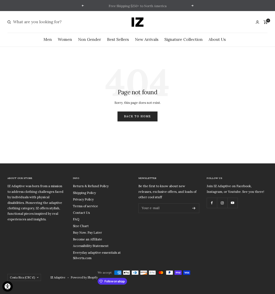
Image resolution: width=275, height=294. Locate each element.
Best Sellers (118, 39)
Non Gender (89, 39)
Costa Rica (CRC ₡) (22, 277)
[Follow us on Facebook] (212, 203)
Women (65, 39)
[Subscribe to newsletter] (193, 208)
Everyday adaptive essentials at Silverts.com (97, 255)
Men (47, 39)
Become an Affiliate (87, 239)
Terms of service (85, 206)
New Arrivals (146, 39)
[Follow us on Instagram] (222, 203)
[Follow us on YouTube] (232, 203)
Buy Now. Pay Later (87, 232)
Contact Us (81, 213)
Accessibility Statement (91, 246)
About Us (217, 39)
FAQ (76, 219)
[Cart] (266, 22)
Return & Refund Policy (91, 186)
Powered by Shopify (84, 277)
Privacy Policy (83, 199)
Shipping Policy (84, 193)
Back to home (137, 116)
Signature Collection (183, 39)
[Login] (257, 22)
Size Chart (81, 226)
